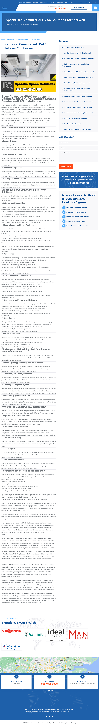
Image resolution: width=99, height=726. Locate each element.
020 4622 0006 (58, 8)
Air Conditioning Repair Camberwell (77, 53)
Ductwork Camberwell (72, 124)
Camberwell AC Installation (37, 723)
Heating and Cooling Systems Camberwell (79, 58)
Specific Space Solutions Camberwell (78, 96)
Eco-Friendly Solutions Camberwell (77, 83)
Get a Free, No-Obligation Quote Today (78, 180)
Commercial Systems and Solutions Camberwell (77, 90)
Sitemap (73, 723)
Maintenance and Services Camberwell (78, 77)
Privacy (63, 723)
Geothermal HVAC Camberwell (75, 118)
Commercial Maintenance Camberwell (78, 102)
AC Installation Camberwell (74, 47)
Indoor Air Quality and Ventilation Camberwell (76, 65)
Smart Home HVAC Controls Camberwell (79, 72)
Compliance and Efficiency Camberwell (78, 113)
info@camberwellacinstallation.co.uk (37, 2)
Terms (68, 723)
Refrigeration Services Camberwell (77, 129)
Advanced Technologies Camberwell (78, 107)
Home (8, 25)
